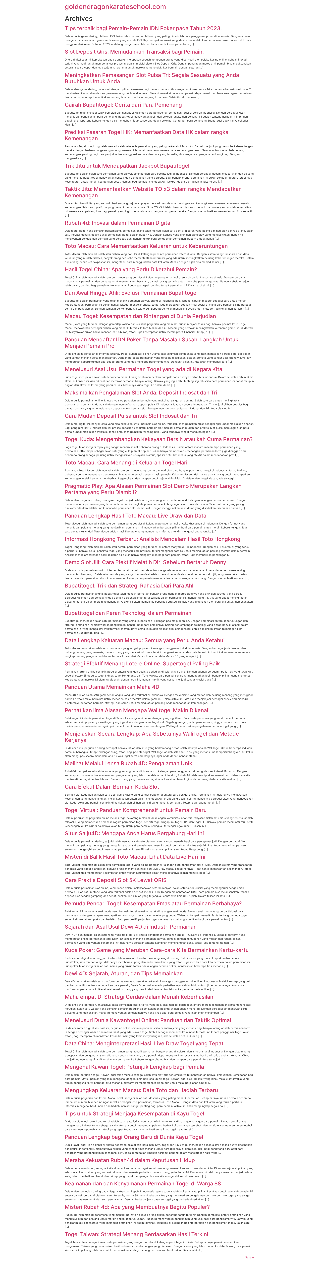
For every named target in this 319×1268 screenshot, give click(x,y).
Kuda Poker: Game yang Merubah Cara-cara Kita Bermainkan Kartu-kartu (157, 950)
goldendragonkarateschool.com (115, 6)
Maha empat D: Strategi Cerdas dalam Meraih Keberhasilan (139, 997)
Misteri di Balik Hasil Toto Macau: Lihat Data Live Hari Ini (135, 856)
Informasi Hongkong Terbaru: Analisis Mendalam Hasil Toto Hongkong (152, 539)
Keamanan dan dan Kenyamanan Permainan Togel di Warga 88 (143, 1183)
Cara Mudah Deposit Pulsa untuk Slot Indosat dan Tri (131, 416)
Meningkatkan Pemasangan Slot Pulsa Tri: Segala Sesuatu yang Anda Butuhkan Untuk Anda (152, 78)
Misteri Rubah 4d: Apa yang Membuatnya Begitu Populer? (137, 1207)
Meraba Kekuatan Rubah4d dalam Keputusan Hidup (130, 1160)
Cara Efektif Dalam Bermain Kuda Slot (112, 786)
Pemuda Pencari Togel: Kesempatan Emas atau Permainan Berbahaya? (153, 903)
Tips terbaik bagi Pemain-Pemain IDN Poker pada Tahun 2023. (143, 28)
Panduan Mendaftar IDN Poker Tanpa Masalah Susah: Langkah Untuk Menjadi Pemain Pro (151, 342)
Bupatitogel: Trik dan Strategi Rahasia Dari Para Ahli (130, 585)
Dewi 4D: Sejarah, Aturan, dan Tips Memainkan (124, 973)
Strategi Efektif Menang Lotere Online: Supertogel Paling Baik (142, 663)
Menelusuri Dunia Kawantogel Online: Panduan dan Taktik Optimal (148, 1020)
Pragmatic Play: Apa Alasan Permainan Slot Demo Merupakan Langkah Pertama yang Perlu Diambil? (153, 489)
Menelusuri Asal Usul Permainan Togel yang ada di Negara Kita (143, 369)
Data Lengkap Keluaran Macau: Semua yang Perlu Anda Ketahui (145, 640)
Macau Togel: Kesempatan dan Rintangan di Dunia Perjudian (140, 316)
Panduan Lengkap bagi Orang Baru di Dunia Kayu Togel (134, 1137)
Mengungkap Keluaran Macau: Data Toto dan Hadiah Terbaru (141, 1090)
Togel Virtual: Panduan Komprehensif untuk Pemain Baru (136, 810)
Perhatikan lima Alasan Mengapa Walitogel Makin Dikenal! (137, 710)
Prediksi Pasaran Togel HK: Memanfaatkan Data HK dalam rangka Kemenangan (146, 135)
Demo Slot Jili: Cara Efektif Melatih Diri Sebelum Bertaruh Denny (145, 562)
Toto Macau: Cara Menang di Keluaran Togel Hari (126, 462)
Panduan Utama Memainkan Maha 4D (112, 687)
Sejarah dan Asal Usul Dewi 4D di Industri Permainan (131, 926)
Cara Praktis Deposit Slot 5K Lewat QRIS (116, 880)
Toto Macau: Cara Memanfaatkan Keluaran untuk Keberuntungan (146, 246)
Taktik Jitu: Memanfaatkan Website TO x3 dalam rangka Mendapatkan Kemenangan (153, 192)
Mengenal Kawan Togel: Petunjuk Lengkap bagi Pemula (134, 1067)
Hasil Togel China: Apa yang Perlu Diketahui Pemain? (131, 269)
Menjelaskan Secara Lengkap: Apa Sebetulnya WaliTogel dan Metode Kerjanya (152, 736)
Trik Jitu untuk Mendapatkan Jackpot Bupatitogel (127, 166)
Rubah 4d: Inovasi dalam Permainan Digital (118, 223)
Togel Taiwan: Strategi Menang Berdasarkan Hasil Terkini (136, 1234)
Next (249, 1257)
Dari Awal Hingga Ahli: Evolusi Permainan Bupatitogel (131, 293)
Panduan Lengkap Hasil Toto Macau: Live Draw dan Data (135, 515)
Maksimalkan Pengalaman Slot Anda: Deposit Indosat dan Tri (141, 392)
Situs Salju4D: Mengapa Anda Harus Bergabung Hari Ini (134, 833)
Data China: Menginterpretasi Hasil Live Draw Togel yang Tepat (144, 1043)
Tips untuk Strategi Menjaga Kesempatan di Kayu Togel (134, 1113)
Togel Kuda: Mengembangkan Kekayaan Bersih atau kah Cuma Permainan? (159, 439)
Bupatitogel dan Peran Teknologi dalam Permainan (128, 613)
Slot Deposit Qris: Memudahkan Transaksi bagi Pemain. (134, 51)
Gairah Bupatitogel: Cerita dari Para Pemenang (123, 104)
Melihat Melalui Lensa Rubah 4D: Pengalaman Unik (128, 763)
